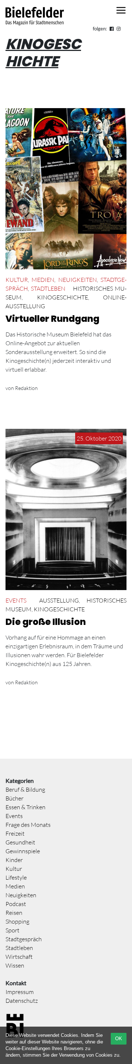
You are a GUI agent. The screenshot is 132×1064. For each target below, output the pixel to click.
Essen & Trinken (25, 807)
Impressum (20, 991)
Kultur (17, 279)
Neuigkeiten (77, 279)
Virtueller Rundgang (52, 318)
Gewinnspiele (23, 851)
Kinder (14, 860)
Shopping (17, 921)
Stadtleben (48, 288)
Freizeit (15, 833)
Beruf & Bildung (25, 789)
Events (16, 600)
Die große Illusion (46, 621)
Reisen (14, 912)
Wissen (15, 965)
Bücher (14, 798)
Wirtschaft (19, 956)
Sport (12, 930)
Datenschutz (22, 1000)
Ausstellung (59, 600)
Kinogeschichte (62, 297)
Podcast (16, 903)
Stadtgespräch (24, 939)
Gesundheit (20, 842)
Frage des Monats (28, 824)
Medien (43, 279)
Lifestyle (16, 877)
